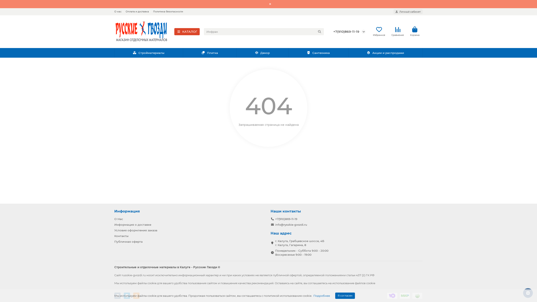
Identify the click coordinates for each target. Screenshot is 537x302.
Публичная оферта (128, 241)
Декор (265, 53)
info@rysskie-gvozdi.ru (291, 224)
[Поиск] (319, 31)
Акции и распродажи (388, 53)
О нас (117, 11)
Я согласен (345, 295)
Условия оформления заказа (135, 230)
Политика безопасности (168, 11)
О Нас (118, 219)
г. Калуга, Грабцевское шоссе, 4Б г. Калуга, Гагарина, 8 (299, 243)
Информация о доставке (132, 224)
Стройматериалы (151, 53)
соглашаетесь (317, 283)
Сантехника (321, 53)
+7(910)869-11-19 (346, 32)
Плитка (212, 53)
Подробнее (321, 295)
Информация (127, 211)
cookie (151, 283)
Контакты (121, 236)
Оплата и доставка (137, 11)
